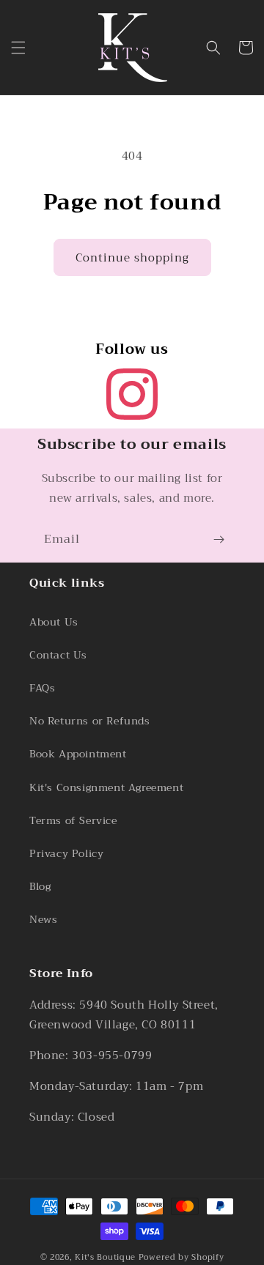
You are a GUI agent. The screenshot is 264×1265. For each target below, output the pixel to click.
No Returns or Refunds (89, 721)
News (43, 919)
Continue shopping (132, 257)
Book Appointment (78, 754)
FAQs (42, 688)
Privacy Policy (66, 853)
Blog (40, 886)
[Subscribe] (218, 539)
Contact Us (58, 655)
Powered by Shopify (181, 1257)
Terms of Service (73, 820)
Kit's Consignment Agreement (106, 787)
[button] (18, 47)
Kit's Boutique (105, 1257)
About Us (53, 622)
